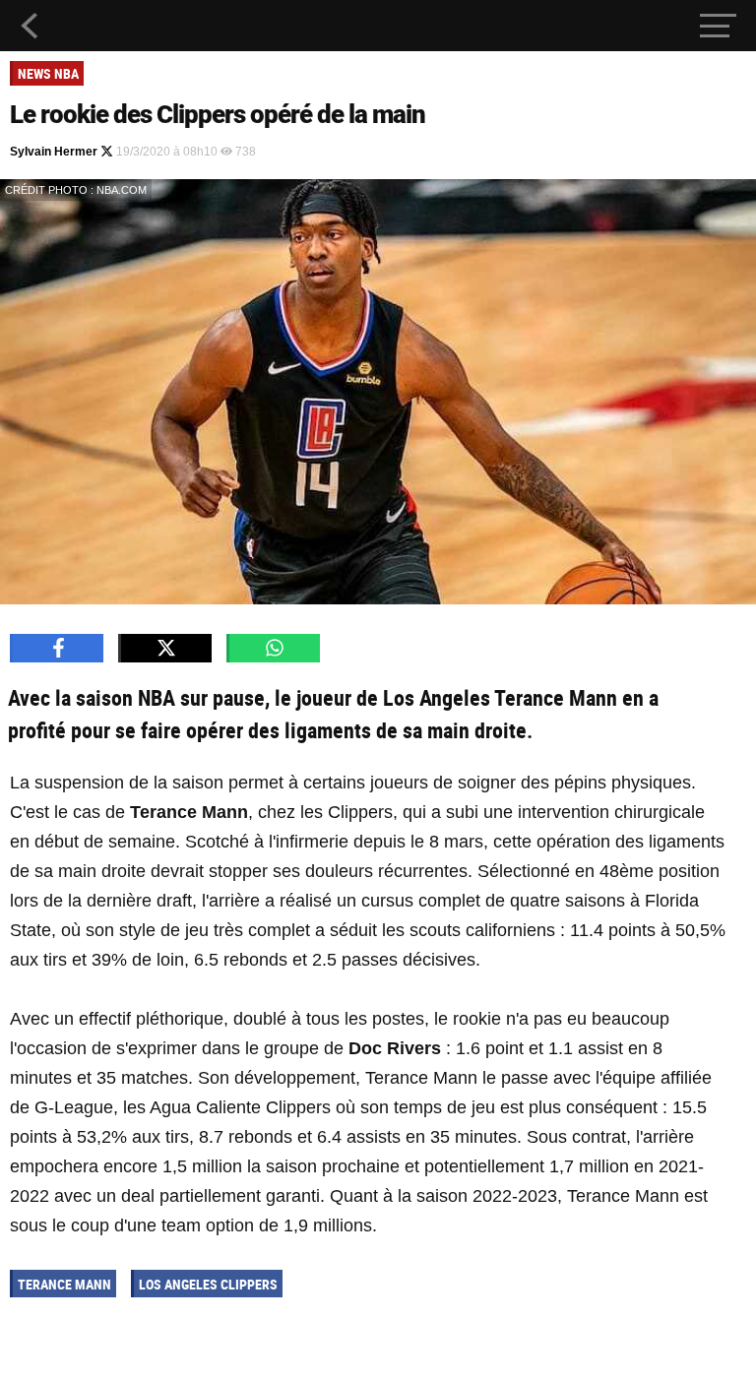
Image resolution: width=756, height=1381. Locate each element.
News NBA (48, 73)
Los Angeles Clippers (208, 1284)
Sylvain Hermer (55, 151)
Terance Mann (64, 1284)
